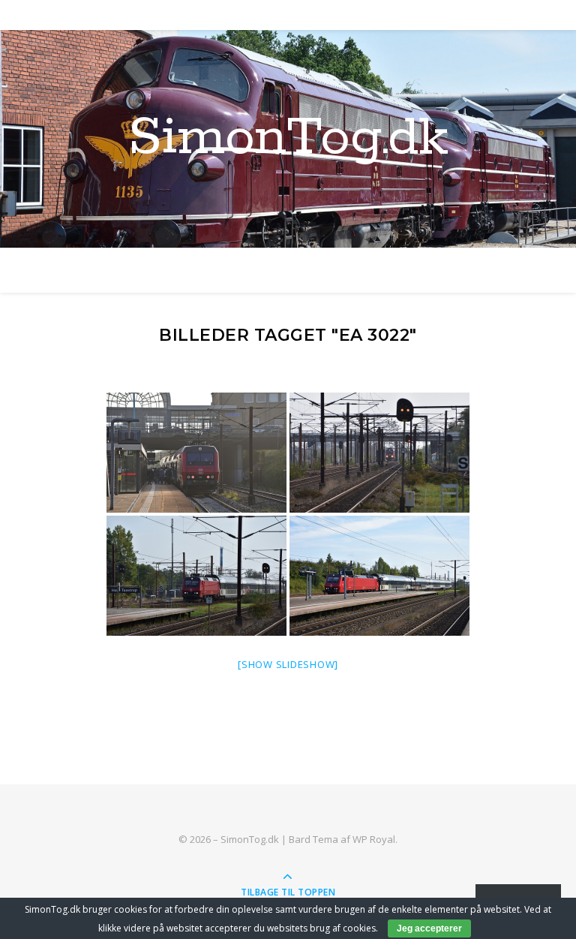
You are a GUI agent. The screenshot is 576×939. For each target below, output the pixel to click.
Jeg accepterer (429, 928)
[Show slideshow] (288, 664)
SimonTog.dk (288, 139)
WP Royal (373, 839)
